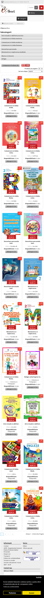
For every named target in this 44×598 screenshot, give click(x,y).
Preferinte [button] (12, 593)
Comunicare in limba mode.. (11, 106)
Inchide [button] (39, 577)
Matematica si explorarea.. (33, 287)
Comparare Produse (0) (10, 65)
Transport (7, 556)
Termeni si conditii (9, 560)
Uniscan (33, 111)
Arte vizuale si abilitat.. (11, 424)
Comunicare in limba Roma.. (11, 378)
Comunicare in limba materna (12, 38)
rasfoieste (27, 168)
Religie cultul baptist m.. (32, 377)
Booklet (33, 474)
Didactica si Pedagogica (11, 383)
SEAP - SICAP (7, 565)
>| (12, 534)
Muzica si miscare (8, 56)
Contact (6, 546)
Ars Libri (11, 156)
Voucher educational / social (12, 562)
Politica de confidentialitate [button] (11, 586)
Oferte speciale (27, 548)
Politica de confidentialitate (12, 558)
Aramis (32, 201)
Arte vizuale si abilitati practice (12, 36)
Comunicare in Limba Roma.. (11, 197)
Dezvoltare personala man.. (11, 242)
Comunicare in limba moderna (12, 42)
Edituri (25, 546)
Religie (4, 59)
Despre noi (7, 554)
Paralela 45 (11, 246)
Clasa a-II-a (20, 23)
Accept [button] (31, 593)
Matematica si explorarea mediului (14, 52)
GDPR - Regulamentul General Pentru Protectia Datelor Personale (13, 550)
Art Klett (11, 111)
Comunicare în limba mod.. (11, 470)
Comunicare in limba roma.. (11, 152)
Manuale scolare (8, 23)
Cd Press (33, 156)
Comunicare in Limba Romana (12, 45)
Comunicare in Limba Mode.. (33, 470)
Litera (11, 474)
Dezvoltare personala (9, 49)
